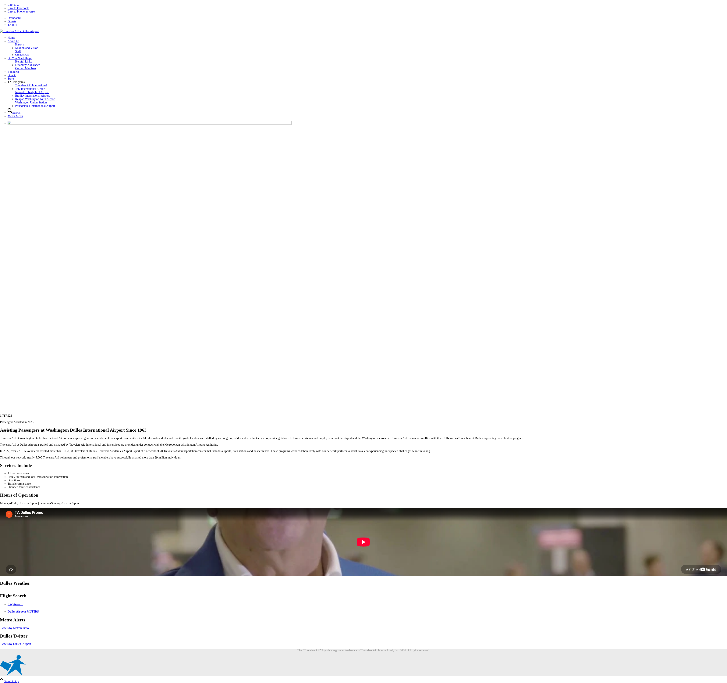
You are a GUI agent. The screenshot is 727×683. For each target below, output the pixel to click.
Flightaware (15, 604)
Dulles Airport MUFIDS (23, 611)
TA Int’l (12, 24)
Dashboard (14, 18)
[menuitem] (367, 18)
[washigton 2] (19, 31)
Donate (12, 21)
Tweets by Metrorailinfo (14, 628)
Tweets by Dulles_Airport (15, 643)
